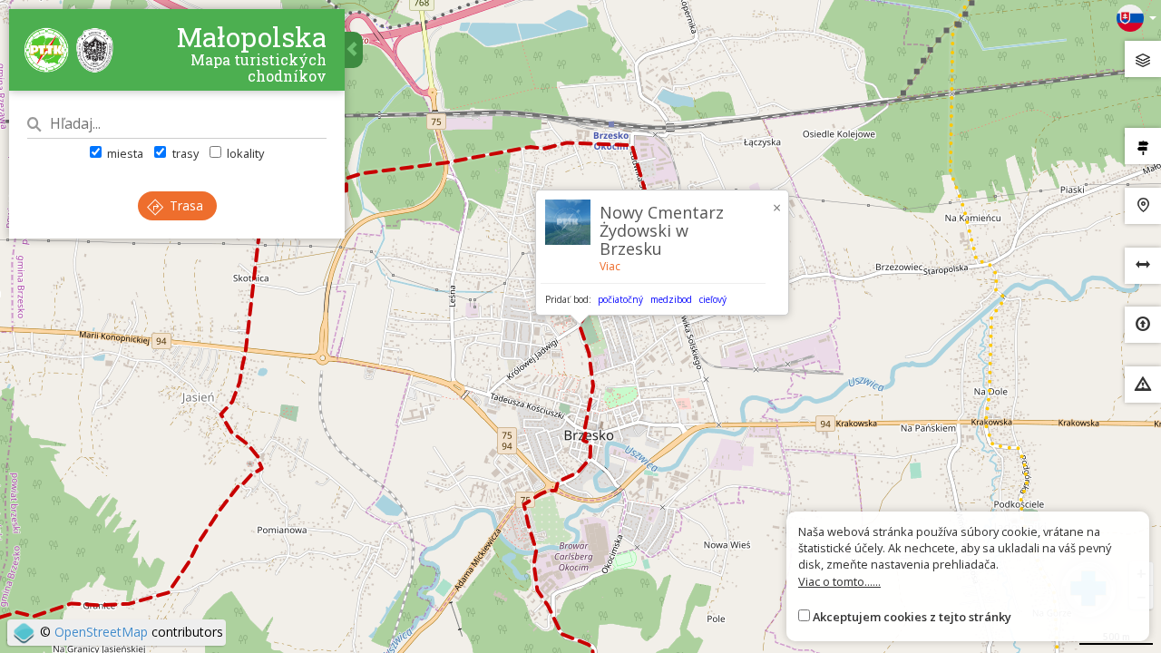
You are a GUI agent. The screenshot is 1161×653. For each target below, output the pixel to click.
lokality (244, 153)
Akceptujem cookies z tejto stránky (912, 617)
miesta (123, 153)
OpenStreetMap (101, 631)
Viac (610, 266)
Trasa (184, 205)
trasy (184, 153)
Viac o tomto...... (839, 581)
